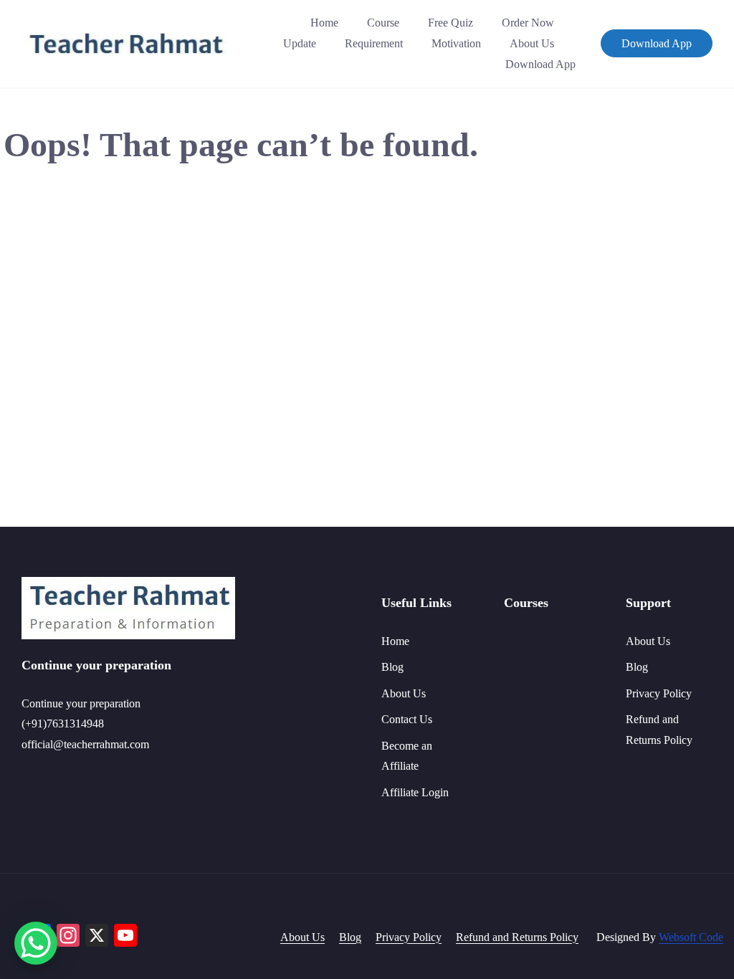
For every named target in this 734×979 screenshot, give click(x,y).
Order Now (528, 22)
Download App (540, 64)
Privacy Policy (659, 693)
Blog (392, 667)
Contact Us (406, 719)
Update (299, 43)
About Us (532, 43)
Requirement (374, 43)
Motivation (456, 43)
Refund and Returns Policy (517, 937)
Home (324, 22)
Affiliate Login (415, 792)
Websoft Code (691, 937)
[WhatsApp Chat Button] (35, 943)
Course (383, 22)
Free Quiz (450, 22)
